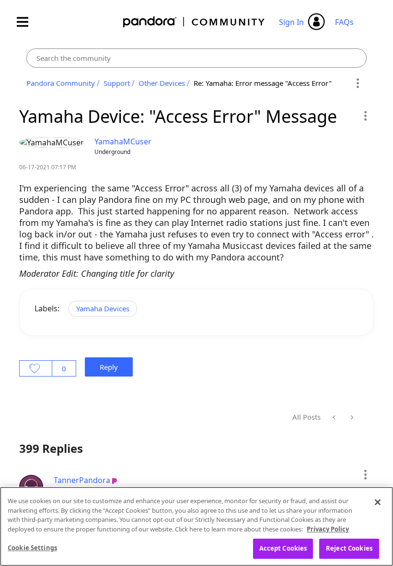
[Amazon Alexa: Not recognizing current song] (334, 417)
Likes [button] (36, 368)
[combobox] (196, 58)
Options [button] (358, 83)
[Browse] (27, 22)
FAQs (344, 22)
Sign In (291, 22)
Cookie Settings (32, 547)
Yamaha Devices (102, 308)
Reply (109, 367)
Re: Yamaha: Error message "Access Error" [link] (263, 83)
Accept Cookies (283, 548)
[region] (196, 526)
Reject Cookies (349, 548)
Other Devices (162, 83)
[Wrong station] (351, 417)
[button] (365, 115)
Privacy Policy (328, 529)
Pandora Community (194, 21)
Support (117, 83)
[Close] (377, 502)
